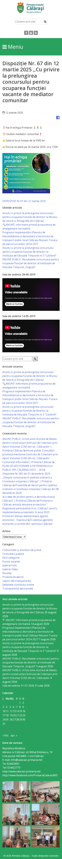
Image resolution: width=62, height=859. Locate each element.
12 (11, 711)
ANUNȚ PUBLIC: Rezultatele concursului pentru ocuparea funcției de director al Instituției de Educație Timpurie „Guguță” (30, 263)
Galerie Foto (9, 565)
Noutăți (7, 573)
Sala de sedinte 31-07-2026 (18, 685)
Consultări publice (13, 554)
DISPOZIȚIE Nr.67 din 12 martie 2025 (24, 201)
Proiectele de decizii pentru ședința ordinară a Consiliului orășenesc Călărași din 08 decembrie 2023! (30, 489)
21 (17, 715)
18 (7, 715)
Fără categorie (11, 557)
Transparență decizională (17, 588)
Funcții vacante (11, 561)
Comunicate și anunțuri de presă (21, 550)
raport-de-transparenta (16, 581)
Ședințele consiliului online (18, 584)
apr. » (14, 735)
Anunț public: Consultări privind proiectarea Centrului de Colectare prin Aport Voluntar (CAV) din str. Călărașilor (30, 454)
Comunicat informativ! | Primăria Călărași (27, 462)
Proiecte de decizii (13, 577)
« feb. (5, 735)
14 (17, 711)
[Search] (45, 21)
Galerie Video (10, 569)
